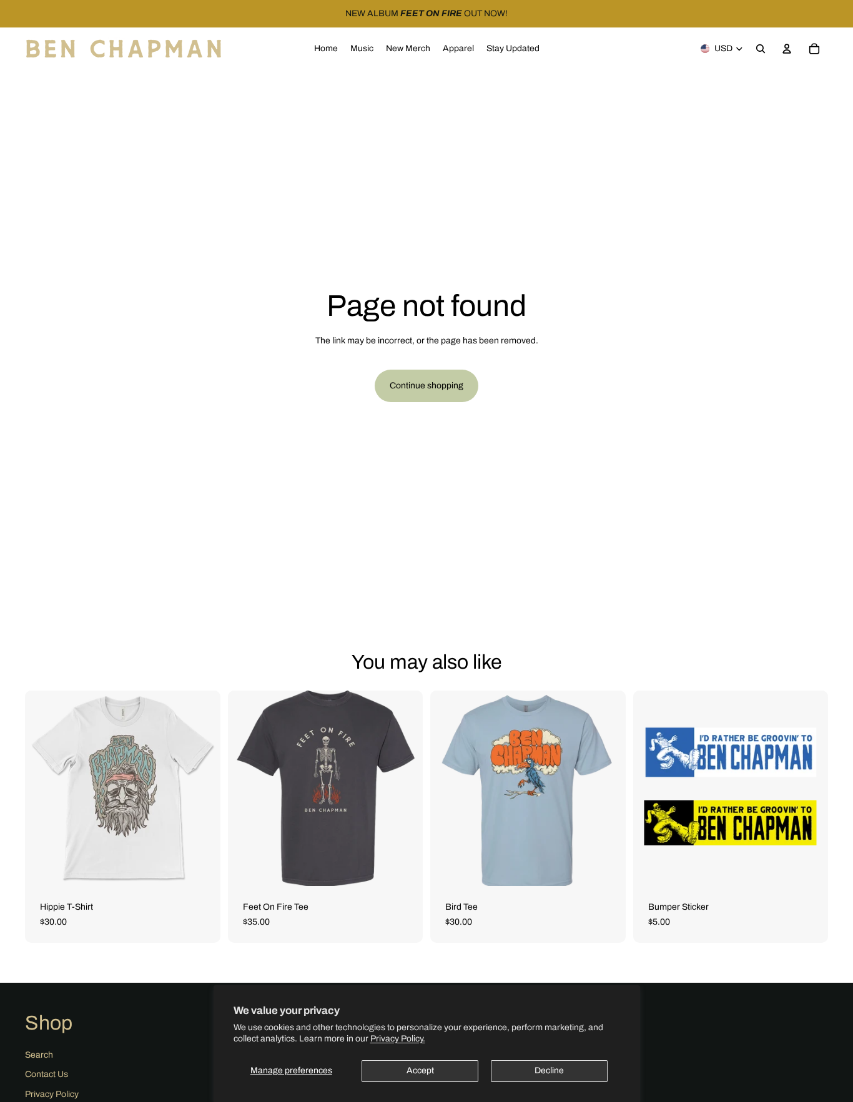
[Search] (760, 48)
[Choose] (201, 866)
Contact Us (46, 1074)
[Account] (787, 48)
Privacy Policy (52, 1094)
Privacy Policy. (397, 1038)
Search (39, 1055)
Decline (549, 1070)
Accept (420, 1070)
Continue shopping (426, 385)
